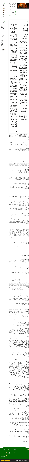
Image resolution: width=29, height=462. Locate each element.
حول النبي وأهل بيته (12, 4)
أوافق (8, 460)
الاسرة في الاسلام (2, 33)
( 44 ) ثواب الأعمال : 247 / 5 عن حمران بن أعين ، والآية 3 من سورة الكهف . (13, 124)
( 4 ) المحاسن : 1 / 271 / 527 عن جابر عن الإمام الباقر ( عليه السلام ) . (23, 46)
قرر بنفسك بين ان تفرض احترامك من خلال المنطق (2, 28)
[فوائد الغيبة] (4, 10)
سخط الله (26, 24)
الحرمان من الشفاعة (25, 33)
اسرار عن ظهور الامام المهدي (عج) (2, 45)
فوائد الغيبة (2, 10)
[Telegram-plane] (15, 452)
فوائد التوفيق (2, 15)
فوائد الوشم (2, 8)
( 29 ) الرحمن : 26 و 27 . (13, 67)
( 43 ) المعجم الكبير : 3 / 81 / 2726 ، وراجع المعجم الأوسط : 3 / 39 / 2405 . (13, 121)
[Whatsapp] (13, 452)
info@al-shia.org (3, 456)
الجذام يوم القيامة (25, 31)
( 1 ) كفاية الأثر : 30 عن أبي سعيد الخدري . (23, 36)
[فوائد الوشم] (4, 8)
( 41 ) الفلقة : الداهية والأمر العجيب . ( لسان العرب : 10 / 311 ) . (13, 116)
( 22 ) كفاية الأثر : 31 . (23, 119)
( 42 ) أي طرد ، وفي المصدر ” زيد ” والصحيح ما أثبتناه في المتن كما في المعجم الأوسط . (13, 119)
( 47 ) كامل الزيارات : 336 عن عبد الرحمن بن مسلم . (13, 131)
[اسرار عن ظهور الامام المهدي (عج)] (4, 45)
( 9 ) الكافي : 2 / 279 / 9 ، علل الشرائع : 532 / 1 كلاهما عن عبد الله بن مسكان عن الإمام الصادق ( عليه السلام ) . (23, 68)
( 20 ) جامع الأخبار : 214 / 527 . (23, 113)
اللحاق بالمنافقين (25, 25)
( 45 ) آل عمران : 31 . (14, 126)
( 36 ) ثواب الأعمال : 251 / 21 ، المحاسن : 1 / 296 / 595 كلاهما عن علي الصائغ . (13, 94)
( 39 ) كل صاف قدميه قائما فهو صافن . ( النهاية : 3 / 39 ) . (13, 109)
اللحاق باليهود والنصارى (24, 28)
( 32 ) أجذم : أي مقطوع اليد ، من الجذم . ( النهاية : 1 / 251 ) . (13, 74)
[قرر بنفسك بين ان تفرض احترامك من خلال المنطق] (4, 28)
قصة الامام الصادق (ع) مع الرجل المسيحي (1, 40)
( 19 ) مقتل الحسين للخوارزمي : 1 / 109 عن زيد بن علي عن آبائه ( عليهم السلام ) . (23, 110)
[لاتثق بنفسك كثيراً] (4, 35)
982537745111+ (4, 455)
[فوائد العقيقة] (4, 12)
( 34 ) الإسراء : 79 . (14, 88)
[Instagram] (14, 452)
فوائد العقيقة (2, 13)
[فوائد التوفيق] (4, 14)
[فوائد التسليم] (4, 16)
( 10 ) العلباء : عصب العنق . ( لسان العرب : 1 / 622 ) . (23, 71)
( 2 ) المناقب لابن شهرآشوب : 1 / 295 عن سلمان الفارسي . (23, 38)
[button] (14, 15)
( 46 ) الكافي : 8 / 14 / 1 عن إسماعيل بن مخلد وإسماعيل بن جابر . (13, 129)
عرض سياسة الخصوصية (3, 460)
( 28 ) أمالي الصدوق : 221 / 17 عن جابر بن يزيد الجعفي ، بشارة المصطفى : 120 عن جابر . (13, 65)
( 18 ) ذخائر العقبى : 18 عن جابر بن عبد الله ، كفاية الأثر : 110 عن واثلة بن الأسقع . (23, 108)
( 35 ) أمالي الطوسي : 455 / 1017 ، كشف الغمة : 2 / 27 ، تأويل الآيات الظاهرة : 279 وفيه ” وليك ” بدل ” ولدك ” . (13, 91)
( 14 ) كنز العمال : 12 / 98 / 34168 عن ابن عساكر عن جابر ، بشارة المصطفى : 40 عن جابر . (23, 87)
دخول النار (26, 34)
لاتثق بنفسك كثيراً (2, 36)
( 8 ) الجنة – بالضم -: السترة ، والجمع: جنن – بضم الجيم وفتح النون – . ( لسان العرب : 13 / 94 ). (23, 64)
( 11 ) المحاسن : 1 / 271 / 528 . (22, 72)
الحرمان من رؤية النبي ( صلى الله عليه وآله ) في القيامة (23, 30)
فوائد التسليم (2, 17)
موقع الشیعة (14, 3)
